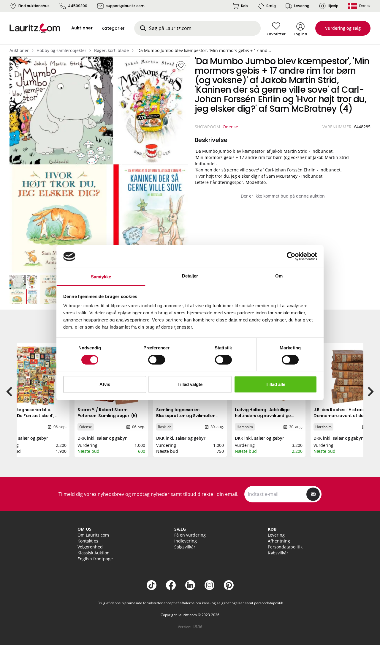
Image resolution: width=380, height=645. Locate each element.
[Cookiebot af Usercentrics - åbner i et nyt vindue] (291, 256)
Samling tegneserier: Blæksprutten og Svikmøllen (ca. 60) (186, 416)
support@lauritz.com (125, 5)
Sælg (271, 5)
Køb (244, 5)
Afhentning (279, 541)
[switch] (156, 360)
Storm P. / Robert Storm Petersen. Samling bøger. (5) (107, 413)
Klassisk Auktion (93, 553)
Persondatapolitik (285, 547)
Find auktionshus (34, 5)
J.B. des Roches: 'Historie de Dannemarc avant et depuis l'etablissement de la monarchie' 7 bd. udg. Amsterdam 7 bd (343, 421)
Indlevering (185, 541)
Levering (301, 5)
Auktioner (19, 50)
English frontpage (95, 559)
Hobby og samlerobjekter (61, 50)
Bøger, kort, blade (111, 50)
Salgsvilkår (184, 547)
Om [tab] (279, 275)
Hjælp (333, 5)
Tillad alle (275, 384)
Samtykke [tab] (101, 276)
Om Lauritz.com (93, 535)
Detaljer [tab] (190, 275)
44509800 (77, 5)
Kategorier (113, 28)
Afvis (104, 384)
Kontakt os (87, 541)
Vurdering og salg (343, 28)
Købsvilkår (278, 553)
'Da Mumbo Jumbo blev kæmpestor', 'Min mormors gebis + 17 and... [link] (204, 50)
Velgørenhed (90, 547)
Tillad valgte (190, 384)
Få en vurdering (190, 535)
